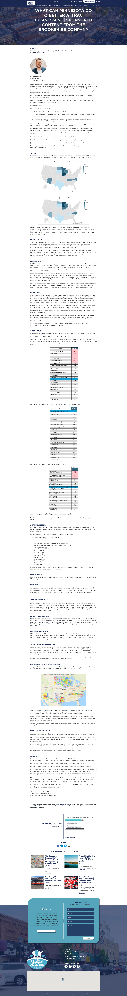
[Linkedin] (61, 846)
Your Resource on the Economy (81, 5)
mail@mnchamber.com (74, 954)
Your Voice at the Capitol (42, 5)
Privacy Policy (42, 994)
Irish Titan (87, 994)
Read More (48, 873)
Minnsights (98, 5)
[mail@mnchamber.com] (77, 1)
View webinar (69, 837)
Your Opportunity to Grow (68, 5)
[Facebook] (58, 846)
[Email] (69, 846)
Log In (99, 1)
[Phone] (75, 1)
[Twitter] (65, 846)
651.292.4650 (71, 951)
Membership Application (46, 931)
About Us (92, 5)
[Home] (31, 4)
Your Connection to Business (55, 5)
